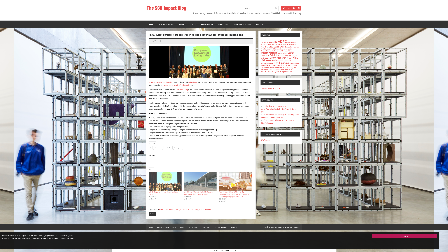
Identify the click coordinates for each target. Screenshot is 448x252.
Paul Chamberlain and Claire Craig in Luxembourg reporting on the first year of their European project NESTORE (234, 194)
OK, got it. (404, 236)
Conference (265, 49)
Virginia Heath (286, 71)
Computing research (292, 47)
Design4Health (266, 51)
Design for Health (277, 51)
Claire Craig (170, 209)
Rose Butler (273, 70)
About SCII (260, 24)
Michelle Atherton (288, 66)
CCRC (270, 46)
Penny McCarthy (288, 68)
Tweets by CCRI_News (270, 88)
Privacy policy (230, 250)
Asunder (285, 44)
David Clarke (275, 49)
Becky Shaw (292, 44)
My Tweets (265, 140)
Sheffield (265, 71)
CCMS (263, 47)
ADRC (161, 209)
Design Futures (288, 51)
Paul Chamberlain (206, 209)
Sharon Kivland (285, 69)
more (71, 235)
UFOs (278, 72)
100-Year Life (265, 42)
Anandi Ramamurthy (267, 44)
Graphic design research (284, 61)
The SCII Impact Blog (166, 8)
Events (192, 24)
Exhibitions (223, 24)
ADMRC (273, 41)
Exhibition (275, 55)
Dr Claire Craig (182, 89)
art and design (277, 44)
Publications (207, 24)
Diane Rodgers (282, 53)
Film (293, 55)
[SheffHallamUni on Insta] (298, 8)
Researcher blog (166, 24)
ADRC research (291, 42)
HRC (272, 63)
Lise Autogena (293, 63)
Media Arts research (271, 65)
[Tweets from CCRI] (283, 8)
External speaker (286, 55)
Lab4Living (192, 82)
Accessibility (218, 250)
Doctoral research (242, 24)
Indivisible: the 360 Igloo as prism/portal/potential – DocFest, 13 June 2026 (278, 109)
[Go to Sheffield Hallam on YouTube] (293, 8)
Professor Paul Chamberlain (160, 82)
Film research (278, 57)
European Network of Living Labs (176, 85)
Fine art (289, 58)
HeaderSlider (266, 63)
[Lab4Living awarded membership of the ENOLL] (165, 181)
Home (151, 24)
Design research (269, 52)
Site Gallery (273, 72)
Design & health (182, 209)
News (181, 24)
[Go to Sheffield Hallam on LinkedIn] (288, 8)
